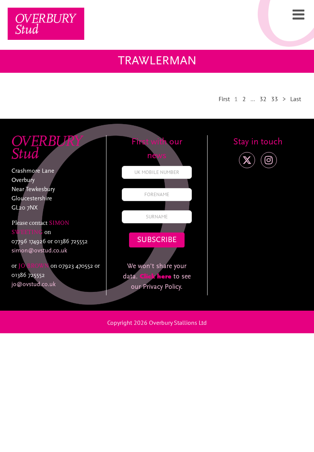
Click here (156, 276)
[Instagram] (269, 160)
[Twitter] (247, 160)
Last (295, 99)
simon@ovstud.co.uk (39, 251)
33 (274, 99)
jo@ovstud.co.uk (33, 285)
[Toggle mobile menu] (299, 14)
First (224, 99)
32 (263, 99)
